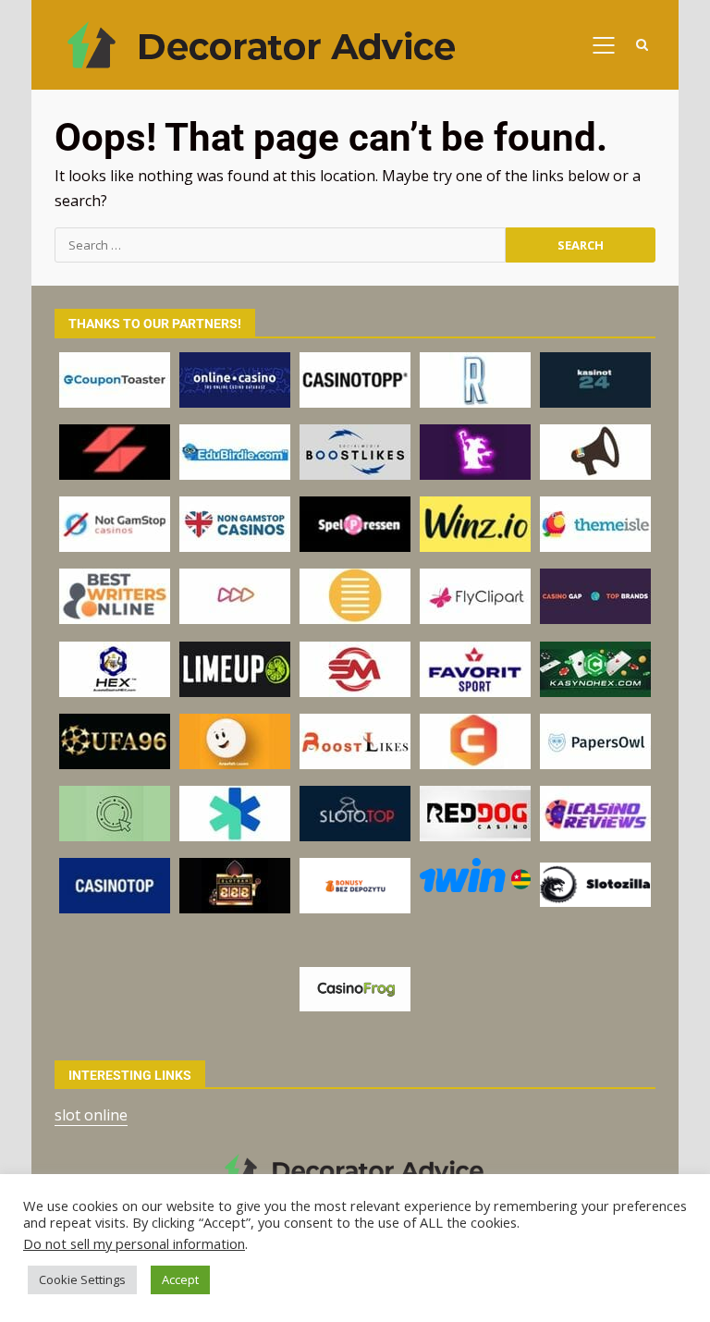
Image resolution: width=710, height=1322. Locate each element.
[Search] (641, 45)
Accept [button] (180, 1279)
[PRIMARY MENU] (603, 45)
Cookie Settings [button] (82, 1279)
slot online (91, 1115)
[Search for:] (280, 245)
